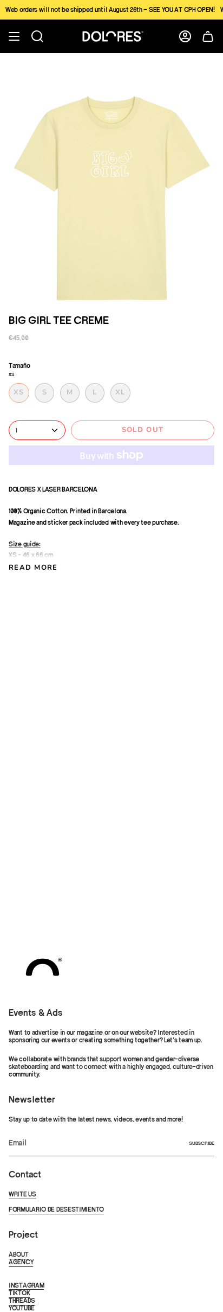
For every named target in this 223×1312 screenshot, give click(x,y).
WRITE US (22, 1194)
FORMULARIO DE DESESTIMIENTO (56, 1209)
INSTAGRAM (26, 1285)
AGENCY (21, 1262)
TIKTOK (19, 1293)
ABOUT (19, 1254)
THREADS (22, 1300)
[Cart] (207, 36)
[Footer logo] (42, 967)
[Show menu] (14, 36)
